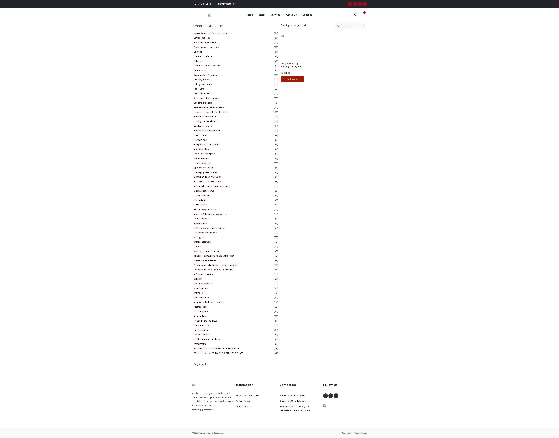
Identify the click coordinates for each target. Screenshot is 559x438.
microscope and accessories (208, 181)
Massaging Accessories (205, 172)
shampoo (198, 292)
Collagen (198, 60)
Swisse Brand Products (205, 320)
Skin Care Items (201, 297)
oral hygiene (200, 237)
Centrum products (203, 56)
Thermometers (201, 325)
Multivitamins (200, 204)
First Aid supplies (202, 93)
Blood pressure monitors (206, 47)
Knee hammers (201, 158)
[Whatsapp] (365, 4)
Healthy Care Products (205, 116)
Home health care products (207, 130)
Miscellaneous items (204, 190)
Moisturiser (199, 200)
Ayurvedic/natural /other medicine (211, 33)
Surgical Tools (200, 316)
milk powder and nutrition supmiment (212, 186)
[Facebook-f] (350, 4)
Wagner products (202, 334)
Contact (307, 14)
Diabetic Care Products (205, 74)
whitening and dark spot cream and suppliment (217, 348)
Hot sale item (200, 139)
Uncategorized (201, 329)
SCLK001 (198, 278)
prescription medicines (205, 260)
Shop (262, 14)
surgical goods (201, 311)
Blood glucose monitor (205, 42)
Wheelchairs (200, 343)
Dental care (199, 70)
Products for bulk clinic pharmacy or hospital (215, 264)
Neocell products (202, 218)
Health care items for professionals (211, 112)
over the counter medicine (207, 251)
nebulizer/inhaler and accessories (210, 213)
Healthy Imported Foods (206, 121)
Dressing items (201, 79)
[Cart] (362, 14)
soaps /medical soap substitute (209, 302)
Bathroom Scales (202, 37)
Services (275, 14)
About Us (291, 14)
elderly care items (203, 84)
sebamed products (203, 283)
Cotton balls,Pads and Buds (207, 65)
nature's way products (205, 209)
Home (249, 14)
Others (197, 246)
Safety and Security (203, 274)
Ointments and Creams (205, 232)
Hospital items (201, 135)
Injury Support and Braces (207, 144)
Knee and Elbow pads (204, 153)
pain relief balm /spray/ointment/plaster (214, 255)
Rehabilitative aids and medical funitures (214, 269)
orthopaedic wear (202, 241)
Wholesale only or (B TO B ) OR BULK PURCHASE (218, 353)
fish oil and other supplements (209, 98)
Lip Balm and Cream (203, 167)
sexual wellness (201, 288)
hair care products (203, 102)
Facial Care (199, 88)
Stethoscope (200, 306)
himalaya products (203, 125)
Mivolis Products (202, 195)
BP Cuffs (198, 51)
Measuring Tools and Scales (207, 176)
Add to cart (292, 79)
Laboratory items (202, 162)
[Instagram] (360, 4)
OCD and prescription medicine (209, 227)
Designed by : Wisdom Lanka (354, 433)
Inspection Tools (202, 149)
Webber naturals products (207, 339)
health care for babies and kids (209, 107)
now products (200, 223)
